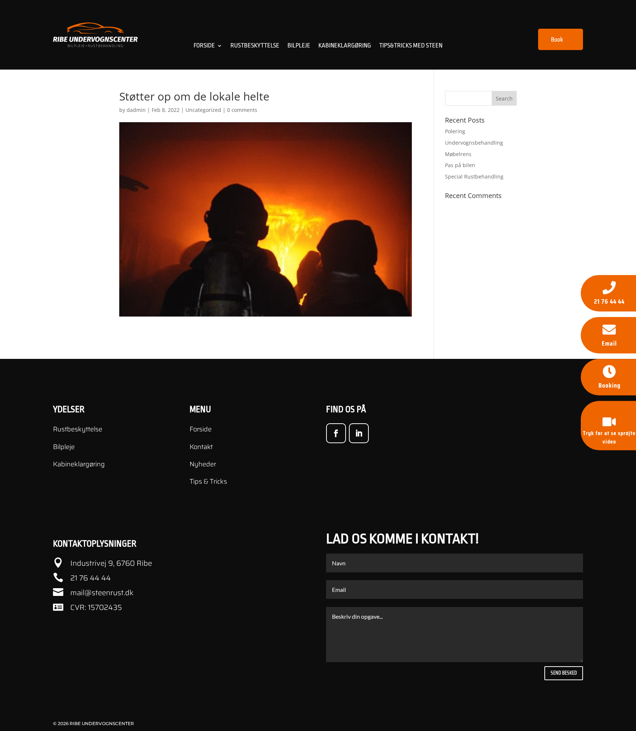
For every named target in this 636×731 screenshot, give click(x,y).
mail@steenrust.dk (102, 592)
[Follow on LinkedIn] (359, 433)
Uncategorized (203, 109)
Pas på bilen (460, 165)
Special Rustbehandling (474, 176)
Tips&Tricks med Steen (410, 46)
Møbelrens (458, 154)
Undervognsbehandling (474, 142)
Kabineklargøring (344, 46)
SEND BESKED (564, 672)
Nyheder (203, 464)
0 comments (242, 109)
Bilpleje (298, 46)
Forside (204, 46)
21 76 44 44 (90, 578)
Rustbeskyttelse (254, 46)
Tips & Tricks (208, 481)
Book (557, 39)
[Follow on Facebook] (336, 433)
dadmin (136, 109)
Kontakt (201, 447)
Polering (455, 131)
